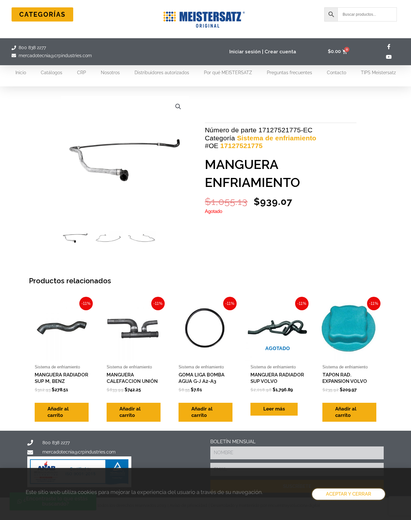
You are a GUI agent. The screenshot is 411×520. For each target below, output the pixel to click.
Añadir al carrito (58, 412)
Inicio (20, 72)
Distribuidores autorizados (162, 72)
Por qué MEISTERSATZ (228, 72)
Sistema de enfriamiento (276, 138)
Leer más (274, 409)
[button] (178, 106)
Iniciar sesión (245, 52)
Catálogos (51, 72)
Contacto (336, 72)
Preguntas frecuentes (289, 72)
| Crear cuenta (279, 52)
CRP (81, 72)
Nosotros (110, 72)
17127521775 (241, 145)
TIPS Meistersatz (378, 72)
